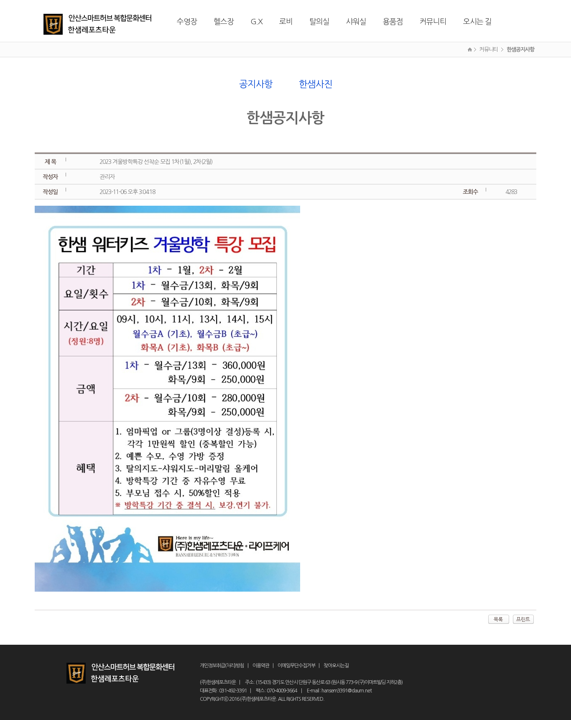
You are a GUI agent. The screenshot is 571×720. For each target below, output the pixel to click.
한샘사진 (315, 84)
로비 (286, 22)
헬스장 (224, 22)
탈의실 (319, 22)
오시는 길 (477, 22)
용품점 (393, 22)
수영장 (187, 22)
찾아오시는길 (336, 665)
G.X (256, 22)
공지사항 (256, 84)
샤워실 (356, 22)
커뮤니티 (433, 22)
